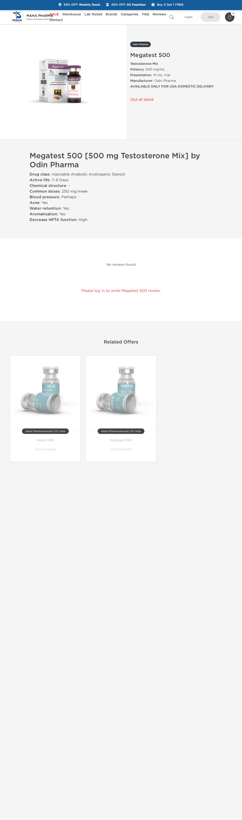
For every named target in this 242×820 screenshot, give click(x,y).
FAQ (145, 14)
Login (188, 17)
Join (210, 17)
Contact (56, 20)
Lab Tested (93, 14)
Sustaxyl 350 (121, 440)
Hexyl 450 (45, 440)
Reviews (159, 14)
